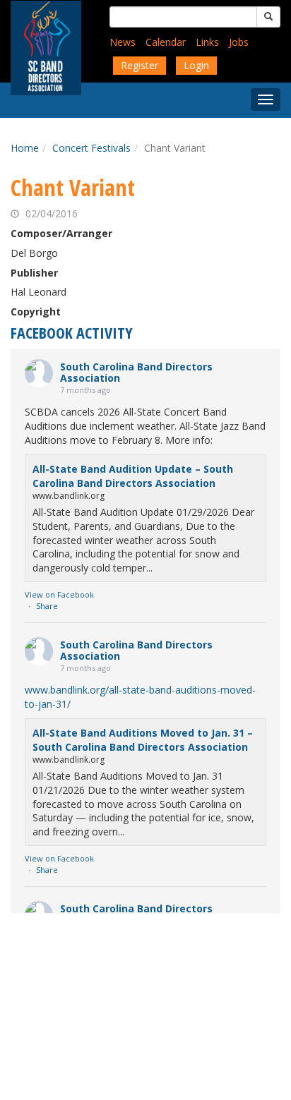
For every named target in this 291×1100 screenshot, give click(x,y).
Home (25, 148)
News (122, 42)
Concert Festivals (91, 148)
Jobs (239, 42)
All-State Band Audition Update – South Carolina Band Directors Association (132, 476)
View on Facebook (59, 594)
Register (139, 65)
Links (207, 42)
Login (196, 65)
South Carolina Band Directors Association (136, 372)
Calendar (166, 42)
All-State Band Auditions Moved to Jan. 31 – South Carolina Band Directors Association (142, 740)
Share (47, 605)
